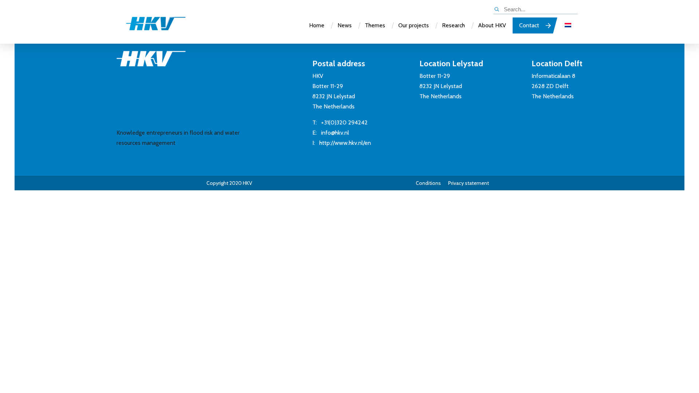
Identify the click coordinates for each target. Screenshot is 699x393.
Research (453, 25)
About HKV (492, 25)
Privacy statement (468, 183)
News (344, 25)
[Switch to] (568, 25)
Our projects (413, 25)
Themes (375, 25)
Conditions (428, 183)
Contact (529, 25)
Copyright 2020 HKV (229, 183)
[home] (148, 27)
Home (316, 25)
